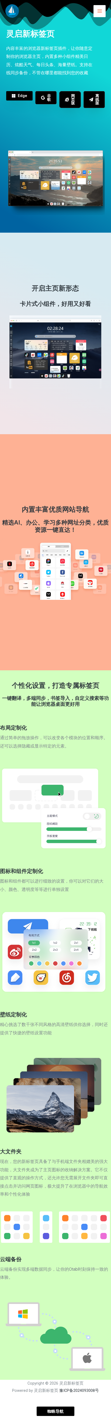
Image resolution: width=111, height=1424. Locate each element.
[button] (19, 96)
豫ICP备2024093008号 (79, 1390)
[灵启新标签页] (12, 11)
